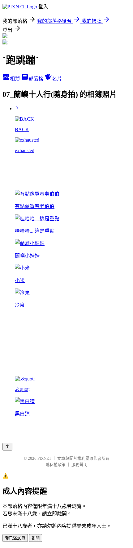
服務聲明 (79, 464)
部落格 (36, 78)
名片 (57, 78)
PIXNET (44, 458)
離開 (36, 538)
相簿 (15, 78)
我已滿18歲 (15, 538)
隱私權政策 (55, 464)
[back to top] (7, 446)
